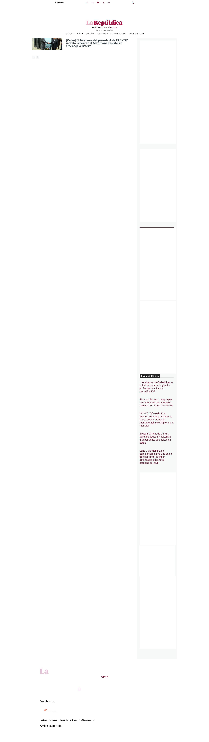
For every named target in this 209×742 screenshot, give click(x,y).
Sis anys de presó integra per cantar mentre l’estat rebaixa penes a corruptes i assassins (156, 402)
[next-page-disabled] (37, 57)
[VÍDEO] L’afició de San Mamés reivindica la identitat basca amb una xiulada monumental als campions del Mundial (156, 420)
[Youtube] (107, 677)
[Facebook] (87, 3)
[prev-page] (33, 57)
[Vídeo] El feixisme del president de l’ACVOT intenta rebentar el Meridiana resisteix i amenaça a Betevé (97, 43)
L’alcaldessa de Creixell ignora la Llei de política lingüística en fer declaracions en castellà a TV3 (156, 387)
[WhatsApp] (109, 3)
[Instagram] (92, 3)
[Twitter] (103, 3)
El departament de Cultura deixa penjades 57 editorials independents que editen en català (155, 438)
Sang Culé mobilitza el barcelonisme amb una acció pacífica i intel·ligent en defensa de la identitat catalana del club (156, 457)
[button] (133, 3)
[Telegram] (98, 3)
